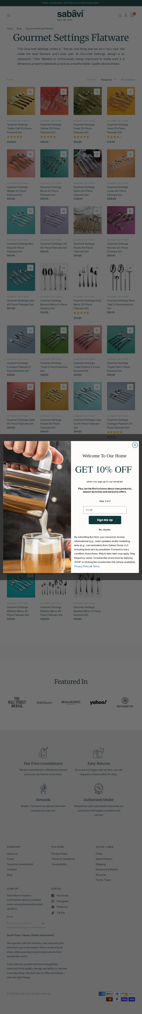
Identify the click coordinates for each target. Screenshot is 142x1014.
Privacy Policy (82, 566)
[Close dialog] (135, 445)
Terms (96, 566)
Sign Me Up (105, 520)
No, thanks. (105, 529)
